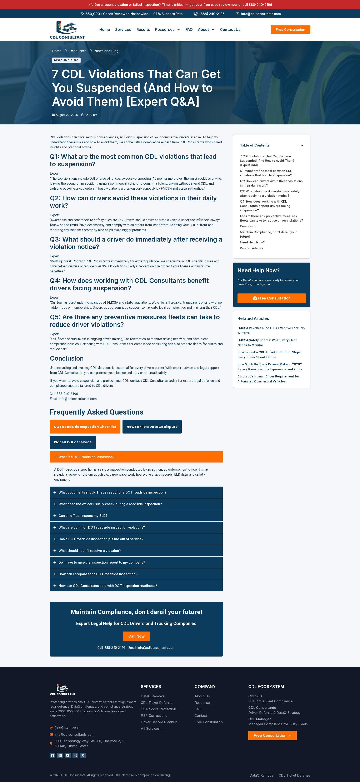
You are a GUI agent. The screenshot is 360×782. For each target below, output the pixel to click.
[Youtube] (67, 755)
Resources (165, 29)
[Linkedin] (60, 755)
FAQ (189, 29)
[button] (302, 145)
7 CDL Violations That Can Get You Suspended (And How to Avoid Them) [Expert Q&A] (267, 160)
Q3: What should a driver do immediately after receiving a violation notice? (269, 193)
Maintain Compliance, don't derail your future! (268, 234)
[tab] (85, 427)
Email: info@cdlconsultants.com (151, 648)
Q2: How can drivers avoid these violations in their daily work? (271, 183)
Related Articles (251, 248)
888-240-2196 (260, 5)
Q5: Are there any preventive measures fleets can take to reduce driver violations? (271, 218)
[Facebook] (52, 755)
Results (143, 29)
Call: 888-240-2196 (112, 648)
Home (104, 29)
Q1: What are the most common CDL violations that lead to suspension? (266, 173)
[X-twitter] (83, 755)
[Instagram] (75, 755)
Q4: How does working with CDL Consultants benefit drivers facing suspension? (265, 206)
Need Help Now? (252, 242)
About (203, 29)
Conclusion (248, 226)
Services (123, 29)
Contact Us (230, 29)
